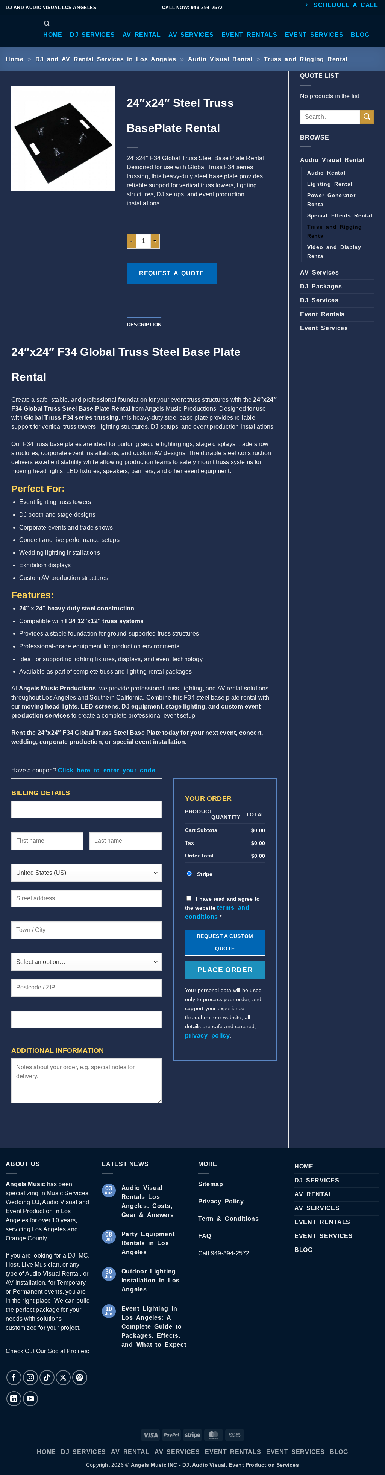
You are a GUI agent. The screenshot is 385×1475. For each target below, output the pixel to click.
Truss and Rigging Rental (305, 59)
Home (15, 59)
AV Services (319, 272)
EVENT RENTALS (322, 1222)
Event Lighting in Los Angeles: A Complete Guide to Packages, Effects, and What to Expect (153, 1326)
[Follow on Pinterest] (79, 1377)
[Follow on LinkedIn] (13, 1398)
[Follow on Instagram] (30, 1377)
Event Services (324, 328)
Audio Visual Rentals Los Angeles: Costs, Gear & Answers (147, 1201)
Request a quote (171, 273)
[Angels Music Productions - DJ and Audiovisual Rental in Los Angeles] (17, 31)
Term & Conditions (228, 1219)
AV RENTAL (313, 1194)
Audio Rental (326, 173)
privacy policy (207, 1035)
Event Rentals (322, 314)
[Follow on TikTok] (47, 1377)
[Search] (46, 24)
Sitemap (210, 1184)
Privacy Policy (221, 1201)
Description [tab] (144, 325)
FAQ (204, 1236)
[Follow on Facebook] (13, 1377)
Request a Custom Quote (225, 942)
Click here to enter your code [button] (106, 770)
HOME (304, 1166)
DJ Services (319, 300)
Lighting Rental (330, 184)
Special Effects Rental (339, 215)
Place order (225, 970)
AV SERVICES (317, 1208)
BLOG (303, 1250)
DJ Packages (321, 286)
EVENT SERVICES (323, 1236)
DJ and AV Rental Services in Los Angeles (105, 59)
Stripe (204, 874)
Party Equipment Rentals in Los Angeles (148, 1243)
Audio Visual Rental (220, 59)
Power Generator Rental (331, 199)
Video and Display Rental (334, 251)
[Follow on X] (63, 1377)
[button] (52, 35)
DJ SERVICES (317, 1180)
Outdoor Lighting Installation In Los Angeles (150, 1280)
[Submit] (367, 117)
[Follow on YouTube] (30, 1398)
